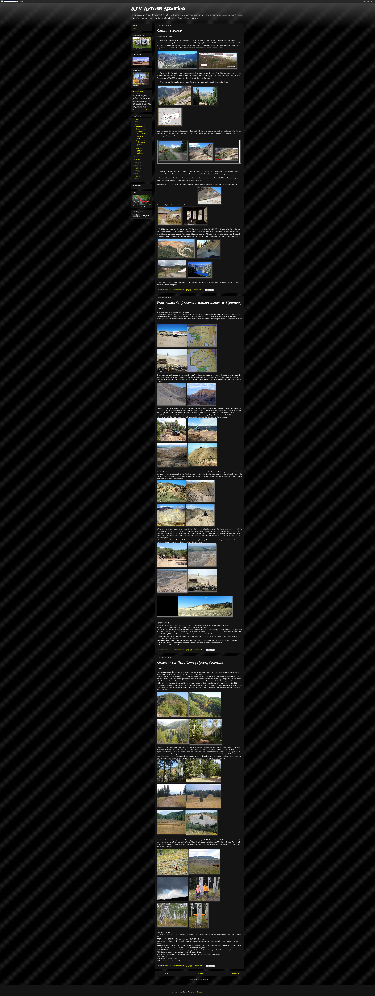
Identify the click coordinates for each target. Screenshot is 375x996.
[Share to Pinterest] (213, 290)
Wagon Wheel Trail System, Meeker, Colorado (190, 663)
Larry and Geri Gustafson (139, 92)
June (138, 156)
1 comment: (197, 290)
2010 (136, 178)
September (140, 126)
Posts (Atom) (205, 979)
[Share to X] (209, 290)
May (137, 159)
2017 (136, 124)
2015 (136, 165)
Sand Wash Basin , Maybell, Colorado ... (140, 151)
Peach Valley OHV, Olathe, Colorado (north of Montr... (141, 135)
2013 (136, 171)
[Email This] (206, 290)
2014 (136, 168)
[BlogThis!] (207, 290)
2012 (136, 173)
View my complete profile (140, 110)
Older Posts (237, 973)
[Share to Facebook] (211, 290)
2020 (136, 119)
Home (200, 973)
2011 (136, 176)
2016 (136, 163)
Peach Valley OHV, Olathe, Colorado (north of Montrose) (199, 303)
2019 (136, 121)
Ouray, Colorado (169, 30)
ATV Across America (158, 8)
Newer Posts (162, 973)
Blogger (199, 992)
